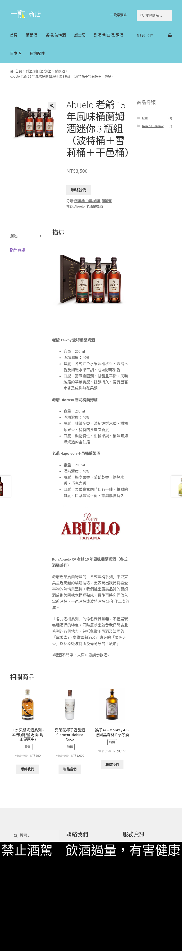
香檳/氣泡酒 (56, 35)
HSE (145, 118)
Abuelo (79, 206)
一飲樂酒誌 (118, 15)
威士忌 (80, 35)
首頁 (14, 35)
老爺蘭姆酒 (94, 206)
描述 (14, 235)
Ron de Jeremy (153, 126)
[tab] (27, 236)
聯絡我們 (78, 189)
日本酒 (15, 53)
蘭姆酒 (60, 71)
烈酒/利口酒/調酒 (108, 35)
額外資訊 (17, 249)
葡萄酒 (31, 35)
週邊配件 (37, 53)
